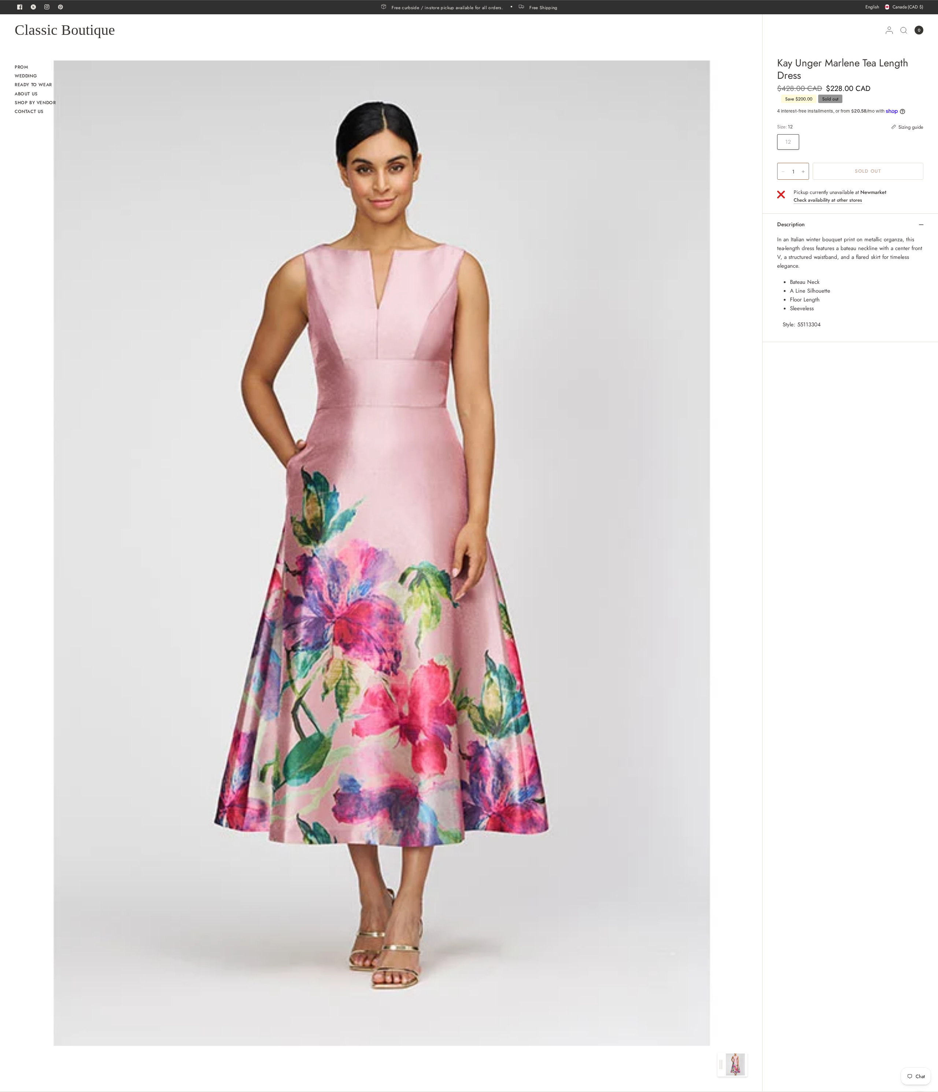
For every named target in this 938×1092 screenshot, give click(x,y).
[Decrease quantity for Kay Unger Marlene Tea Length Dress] (783, 171)
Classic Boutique (65, 30)
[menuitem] (35, 68)
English (872, 7)
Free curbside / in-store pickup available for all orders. (468, 7)
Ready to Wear (33, 84)
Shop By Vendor (35, 102)
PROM (21, 67)
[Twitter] (33, 7)
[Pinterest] (60, 7)
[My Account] (889, 30)
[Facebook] (20, 7)
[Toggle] (720, 1064)
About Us (26, 94)
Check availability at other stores (828, 200)
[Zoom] (381, 552)
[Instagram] (47, 7)
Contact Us (29, 111)
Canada (908, 7)
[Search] (904, 30)
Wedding (26, 76)
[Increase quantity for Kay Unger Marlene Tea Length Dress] (803, 171)
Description (791, 224)
